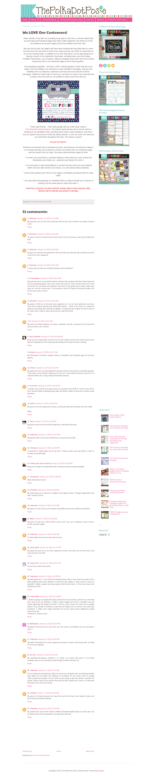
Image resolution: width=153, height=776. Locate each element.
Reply (29, 227)
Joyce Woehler (35, 336)
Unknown (33, 218)
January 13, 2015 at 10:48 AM (49, 386)
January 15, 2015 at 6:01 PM (49, 624)
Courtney (33, 386)
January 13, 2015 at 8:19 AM (47, 249)
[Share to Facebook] (63, 202)
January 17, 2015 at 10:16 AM (48, 693)
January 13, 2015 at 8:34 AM (50, 278)
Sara (32, 421)
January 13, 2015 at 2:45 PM (50, 477)
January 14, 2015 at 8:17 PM (50, 563)
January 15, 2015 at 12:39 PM (49, 576)
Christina (33, 490)
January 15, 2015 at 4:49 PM (50, 596)
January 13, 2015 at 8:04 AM (47, 234)
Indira (32, 403)
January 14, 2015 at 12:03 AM (46, 519)
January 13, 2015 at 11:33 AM (45, 421)
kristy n (33, 368)
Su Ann (33, 655)
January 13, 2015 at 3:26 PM (48, 490)
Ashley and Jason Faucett (40, 463)
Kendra (32, 352)
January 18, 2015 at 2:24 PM (48, 708)
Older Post (90, 751)
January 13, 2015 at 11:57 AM (49, 435)
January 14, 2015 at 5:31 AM (48, 534)
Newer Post (27, 751)
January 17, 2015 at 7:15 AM (48, 670)
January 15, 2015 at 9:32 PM (48, 639)
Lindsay (33, 693)
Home (24, 20)
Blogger (101, 771)
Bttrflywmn (34, 624)
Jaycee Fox (34, 563)
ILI (30, 321)
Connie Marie (34, 278)
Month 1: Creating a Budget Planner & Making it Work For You (119, 471)
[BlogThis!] (59, 202)
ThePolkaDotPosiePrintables (71, 20)
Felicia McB (34, 596)
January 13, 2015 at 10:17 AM (47, 352)
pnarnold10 (34, 547)
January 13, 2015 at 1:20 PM (48, 448)
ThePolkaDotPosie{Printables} (37, 129)
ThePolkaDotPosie (49, 20)
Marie (32, 519)
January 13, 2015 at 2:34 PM (61, 463)
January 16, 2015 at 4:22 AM (47, 655)
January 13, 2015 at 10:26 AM (47, 368)
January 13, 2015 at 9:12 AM (42, 321)
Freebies (100, 20)
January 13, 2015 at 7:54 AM (47, 218)
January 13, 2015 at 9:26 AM (52, 336)
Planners (90, 20)
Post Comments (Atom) (41, 755)
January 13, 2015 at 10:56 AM (46, 403)
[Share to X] (61, 202)
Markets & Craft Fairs (116, 20)
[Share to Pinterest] (65, 202)
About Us (35, 20)
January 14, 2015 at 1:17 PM (50, 547)
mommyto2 (34, 477)
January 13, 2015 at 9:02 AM (47, 301)
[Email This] (57, 202)
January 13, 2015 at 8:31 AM (47, 265)
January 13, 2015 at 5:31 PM (48, 505)
